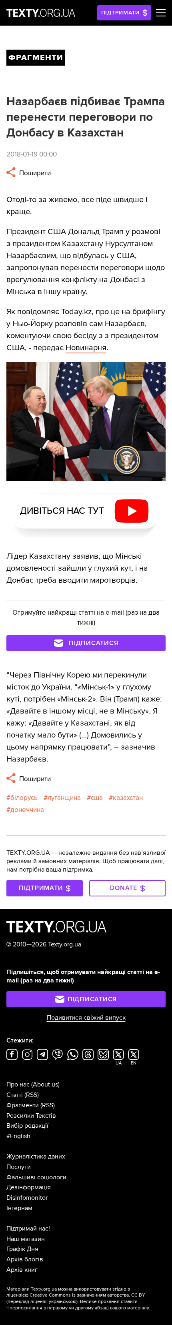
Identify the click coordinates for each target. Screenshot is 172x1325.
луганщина (64, 798)
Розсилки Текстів (31, 1116)
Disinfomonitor (27, 1198)
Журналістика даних (35, 1157)
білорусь (24, 798)
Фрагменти (22, 1105)
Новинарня (86, 348)
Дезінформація (28, 1187)
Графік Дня (22, 1249)
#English (18, 1136)
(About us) (45, 1084)
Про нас (18, 1084)
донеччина (27, 810)
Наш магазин (25, 1239)
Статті (14, 1095)
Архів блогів (24, 1259)
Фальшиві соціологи (36, 1177)
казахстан (128, 798)
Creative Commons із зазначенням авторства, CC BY (87, 1295)
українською (62, 1302)
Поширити (34, 173)
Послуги (18, 1167)
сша (97, 798)
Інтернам (19, 1208)
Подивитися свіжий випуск (86, 1018)
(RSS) (31, 1095)
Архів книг (22, 1270)
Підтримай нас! (28, 1229)
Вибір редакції (27, 1126)
